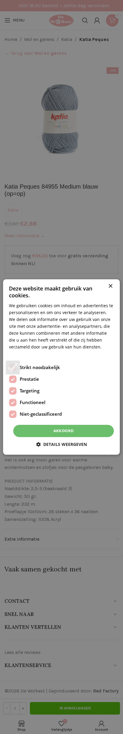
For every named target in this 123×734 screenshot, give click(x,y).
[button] (61, 444)
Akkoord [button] (63, 430)
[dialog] (61, 367)
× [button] (110, 286)
